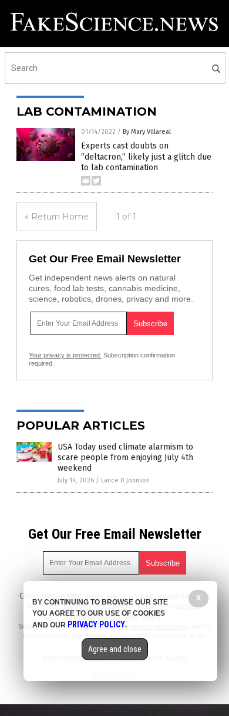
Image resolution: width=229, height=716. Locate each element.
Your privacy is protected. (65, 355)
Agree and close (115, 649)
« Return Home (57, 216)
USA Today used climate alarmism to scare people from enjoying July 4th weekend (125, 457)
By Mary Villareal (147, 132)
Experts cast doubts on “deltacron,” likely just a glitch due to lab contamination (146, 156)
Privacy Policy (96, 624)
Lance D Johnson (125, 480)
